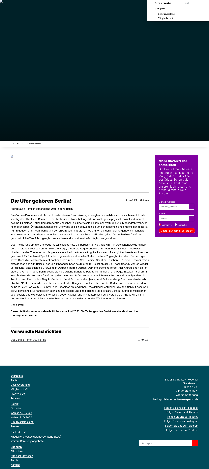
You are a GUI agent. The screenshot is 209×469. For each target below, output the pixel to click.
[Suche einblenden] (195, 6)
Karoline (15, 464)
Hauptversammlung (22, 421)
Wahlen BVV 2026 (21, 417)
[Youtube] (35, 6)
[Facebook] (12, 6)
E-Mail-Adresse (167, 201)
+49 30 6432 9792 (187, 395)
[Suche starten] (195, 443)
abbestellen (183, 225)
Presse (15, 426)
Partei (14, 380)
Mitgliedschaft (165, 18)
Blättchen (19, 144)
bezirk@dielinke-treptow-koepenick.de (175, 399)
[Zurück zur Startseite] (11, 144)
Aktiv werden (18, 393)
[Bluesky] (21, 6)
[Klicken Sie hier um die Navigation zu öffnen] (203, 6)
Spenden (16, 446)
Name (162, 213)
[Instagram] (26, 6)
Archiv (14, 460)
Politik (14, 403)
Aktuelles (16, 408)
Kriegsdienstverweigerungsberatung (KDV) (36, 436)
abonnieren (167, 225)
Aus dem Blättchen (33, 144)
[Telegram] (30, 6)
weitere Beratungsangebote (27, 441)
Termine (15, 398)
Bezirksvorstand (166, 13)
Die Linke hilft (19, 432)
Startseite (17, 375)
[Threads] (16, 6)
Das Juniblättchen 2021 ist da (28, 339)
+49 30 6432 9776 (187, 391)
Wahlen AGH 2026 (21, 412)
